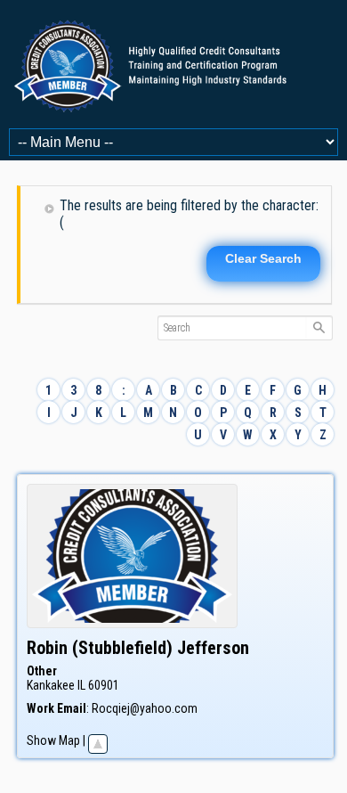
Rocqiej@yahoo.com (145, 708)
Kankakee (51, 685)
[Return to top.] (98, 740)
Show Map (53, 740)
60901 (103, 685)
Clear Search (263, 258)
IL (81, 685)
